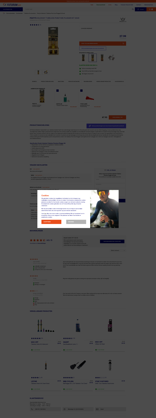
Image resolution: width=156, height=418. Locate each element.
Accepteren (47, 221)
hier (45, 213)
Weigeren (71, 221)
